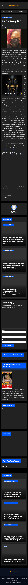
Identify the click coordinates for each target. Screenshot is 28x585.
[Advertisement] (10, 446)
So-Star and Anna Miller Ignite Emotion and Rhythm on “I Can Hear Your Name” (13, 265)
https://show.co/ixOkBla (8, 150)
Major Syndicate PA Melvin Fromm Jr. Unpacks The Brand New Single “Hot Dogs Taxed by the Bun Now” (13, 240)
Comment (5, 310)
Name (4, 330)
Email (4, 335)
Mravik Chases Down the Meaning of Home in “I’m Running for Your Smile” (12, 494)
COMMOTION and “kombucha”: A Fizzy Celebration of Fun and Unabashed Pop (11, 292)
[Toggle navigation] (2, 5)
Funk (5, 546)
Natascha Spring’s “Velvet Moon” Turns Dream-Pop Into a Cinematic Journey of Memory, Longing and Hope (14, 538)
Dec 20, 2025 (13, 243)
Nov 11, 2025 (13, 269)
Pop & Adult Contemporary (10, 481)
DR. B (21, 25)
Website (4, 339)
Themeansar (14, 580)
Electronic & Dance (7, 17)
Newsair (23, 578)
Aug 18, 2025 (13, 294)
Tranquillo (5, 27)
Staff (7, 25)
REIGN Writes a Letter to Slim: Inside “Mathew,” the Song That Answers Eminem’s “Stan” (13, 517)
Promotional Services (15, 582)
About (23, 582)
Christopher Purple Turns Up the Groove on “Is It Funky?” (14, 560)
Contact (7, 582)
